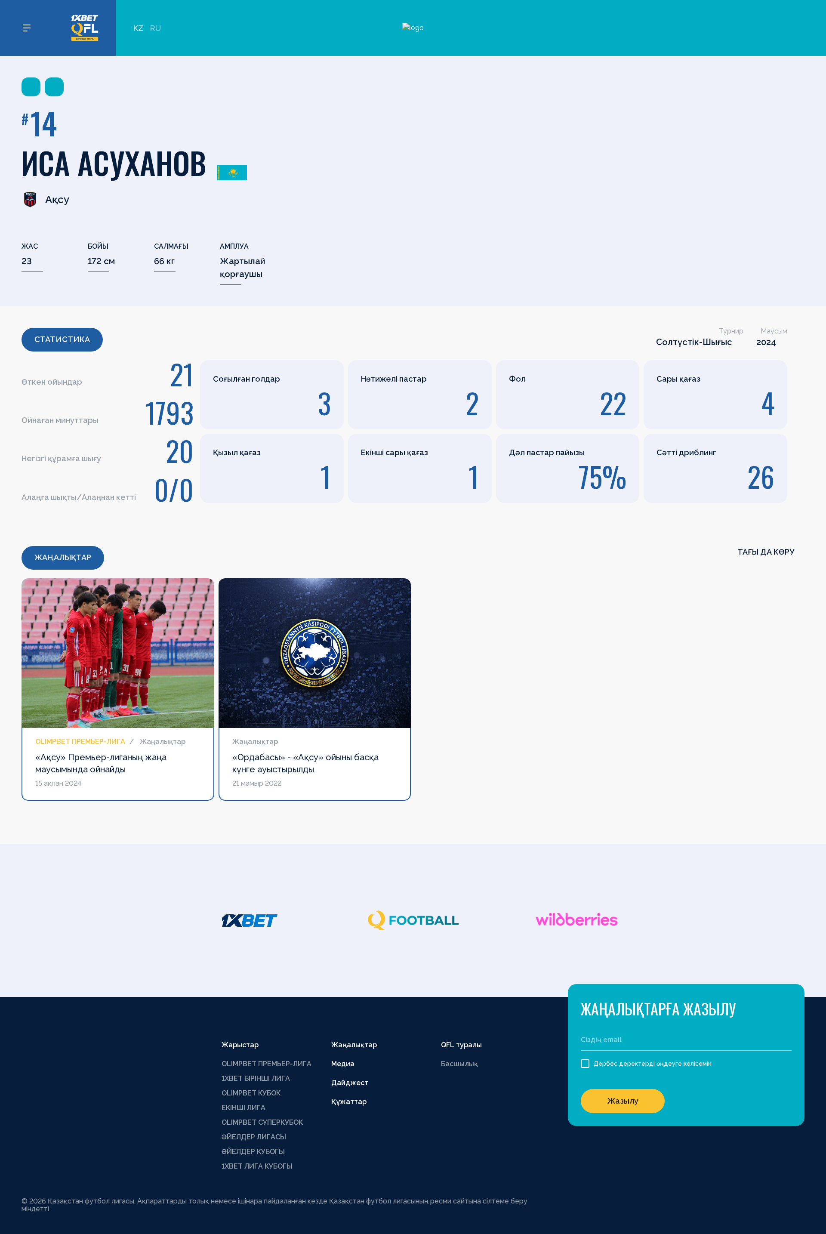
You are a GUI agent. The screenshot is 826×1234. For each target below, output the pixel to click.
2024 (766, 342)
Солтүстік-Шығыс (694, 342)
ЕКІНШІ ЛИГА (243, 1108)
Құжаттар (349, 1102)
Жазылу (622, 1100)
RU (155, 28)
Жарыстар (240, 1045)
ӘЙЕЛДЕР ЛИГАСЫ (254, 1137)
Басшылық (459, 1064)
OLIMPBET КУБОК (251, 1093)
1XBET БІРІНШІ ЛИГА (256, 1078)
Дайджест (349, 1083)
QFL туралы (461, 1045)
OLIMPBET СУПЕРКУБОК (262, 1122)
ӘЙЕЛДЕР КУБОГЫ (253, 1152)
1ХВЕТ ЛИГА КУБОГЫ (257, 1166)
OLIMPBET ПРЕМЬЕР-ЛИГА (266, 1064)
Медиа (342, 1064)
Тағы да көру (766, 551)
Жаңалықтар (354, 1045)
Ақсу (57, 199)
